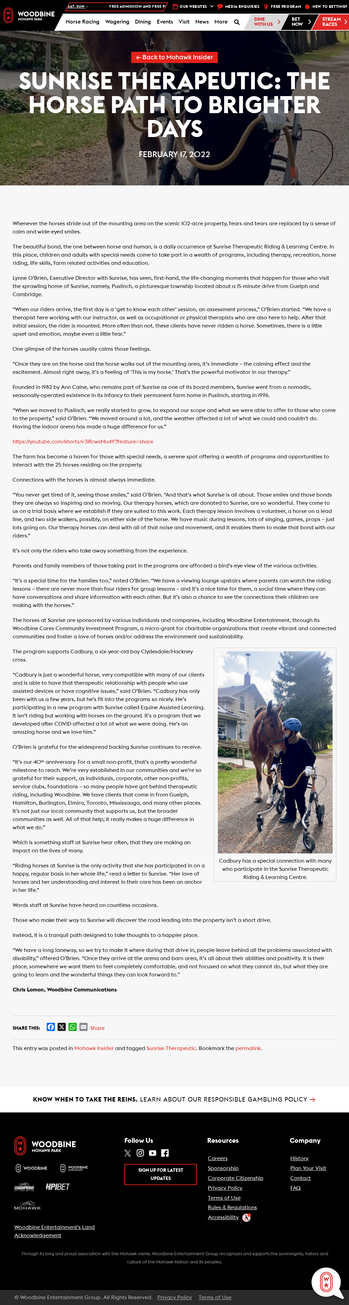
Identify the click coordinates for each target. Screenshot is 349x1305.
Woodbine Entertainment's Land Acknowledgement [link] (54, 1231)
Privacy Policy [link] (225, 1188)
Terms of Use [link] (224, 1198)
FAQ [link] (295, 1188)
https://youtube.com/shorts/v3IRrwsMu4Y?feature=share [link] (83, 441)
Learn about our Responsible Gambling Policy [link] (174, 1099)
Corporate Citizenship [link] (235, 1178)
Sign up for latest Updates (160, 1174)
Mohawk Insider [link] (94, 1048)
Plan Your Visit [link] (308, 1168)
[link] (29, 15)
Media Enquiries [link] (242, 7)
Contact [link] (300, 1178)
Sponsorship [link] (223, 1168)
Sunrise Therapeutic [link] (171, 1048)
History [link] (299, 1158)
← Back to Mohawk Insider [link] (174, 57)
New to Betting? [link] (330, 7)
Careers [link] (218, 1158)
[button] (221, 22)
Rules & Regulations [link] (232, 1207)
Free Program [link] (286, 7)
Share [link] (97, 1028)
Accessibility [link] (223, 1217)
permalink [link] (248, 1048)
